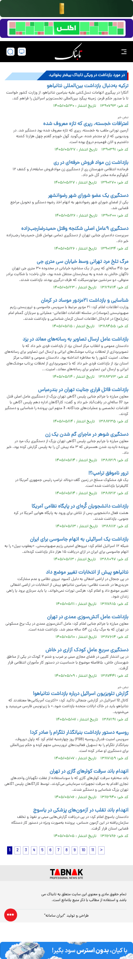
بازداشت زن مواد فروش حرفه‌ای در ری (91, 163)
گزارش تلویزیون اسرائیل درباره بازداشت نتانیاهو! (80, 694)
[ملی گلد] (66, 8)
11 (92, 850)
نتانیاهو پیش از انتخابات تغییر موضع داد (87, 572)
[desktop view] (22, 52)
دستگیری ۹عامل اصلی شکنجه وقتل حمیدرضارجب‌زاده (74, 229)
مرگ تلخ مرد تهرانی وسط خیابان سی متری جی (82, 262)
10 (83, 850)
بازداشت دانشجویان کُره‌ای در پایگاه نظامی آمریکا (80, 506)
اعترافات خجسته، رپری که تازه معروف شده (85, 124)
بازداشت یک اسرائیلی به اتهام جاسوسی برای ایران (79, 539)
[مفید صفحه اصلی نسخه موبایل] (66, 28)
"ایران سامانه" (54, 916)
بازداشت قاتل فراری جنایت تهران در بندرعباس (83, 390)
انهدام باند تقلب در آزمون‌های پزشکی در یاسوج (80, 810)
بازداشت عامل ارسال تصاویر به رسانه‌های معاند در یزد (75, 339)
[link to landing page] (68, 52)
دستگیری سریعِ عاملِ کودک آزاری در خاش (87, 650)
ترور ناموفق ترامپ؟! (108, 473)
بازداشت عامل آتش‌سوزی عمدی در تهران (87, 617)
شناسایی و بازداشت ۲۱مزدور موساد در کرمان (84, 301)
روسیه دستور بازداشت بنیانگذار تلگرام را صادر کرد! (79, 733)
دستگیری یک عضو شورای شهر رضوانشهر (88, 196)
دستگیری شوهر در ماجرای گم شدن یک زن (86, 435)
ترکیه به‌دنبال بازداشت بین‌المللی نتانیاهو (87, 86)
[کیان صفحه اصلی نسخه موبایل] (66, 950)
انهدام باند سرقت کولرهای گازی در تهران (89, 771)
